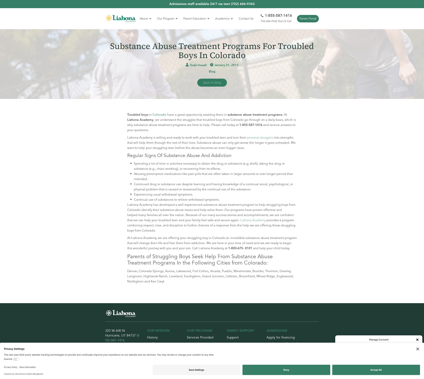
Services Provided (200, 337)
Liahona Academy (253, 220)
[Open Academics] (231, 18)
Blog (212, 71)
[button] (417, 339)
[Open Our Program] (176, 18)
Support (233, 337)
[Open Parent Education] (208, 18)
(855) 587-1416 (122, 338)
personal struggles (260, 137)
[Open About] (150, 18)
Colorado (159, 114)
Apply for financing (280, 337)
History (152, 337)
